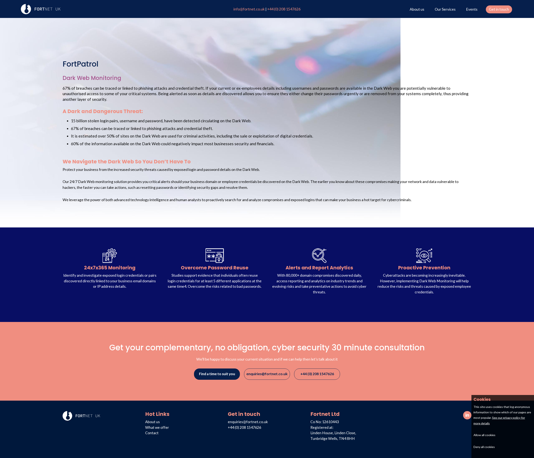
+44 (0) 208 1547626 (284, 9)
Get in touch (499, 9)
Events (471, 9)
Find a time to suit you (217, 374)
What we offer (157, 427)
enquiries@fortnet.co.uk (267, 374)
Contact (152, 433)
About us (417, 9)
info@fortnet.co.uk (249, 9)
